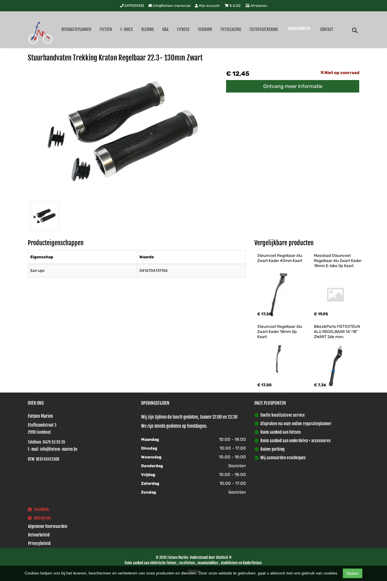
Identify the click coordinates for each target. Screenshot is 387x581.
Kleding (147, 29)
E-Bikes (126, 29)
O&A (165, 29)
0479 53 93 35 (54, 442)
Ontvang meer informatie (292, 86)
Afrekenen (258, 6)
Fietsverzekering (264, 29)
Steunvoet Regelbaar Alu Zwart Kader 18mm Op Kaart (280, 331)
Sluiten (352, 573)
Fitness (183, 29)
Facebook (41, 509)
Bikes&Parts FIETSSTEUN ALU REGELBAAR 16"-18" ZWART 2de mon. (337, 331)
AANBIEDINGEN (299, 28)
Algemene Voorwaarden (47, 526)
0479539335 (134, 6)
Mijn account (209, 6)
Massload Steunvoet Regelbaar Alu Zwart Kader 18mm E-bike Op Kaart (338, 260)
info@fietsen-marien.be (171, 6)
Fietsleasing (230, 29)
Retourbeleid (39, 535)
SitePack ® (223, 557)
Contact (326, 29)
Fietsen (106, 29)
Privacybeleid (39, 543)
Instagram (42, 518)
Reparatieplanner (76, 29)
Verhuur (205, 29)
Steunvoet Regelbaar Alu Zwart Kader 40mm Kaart (280, 258)
